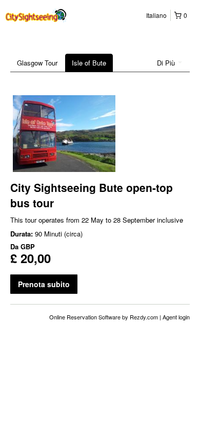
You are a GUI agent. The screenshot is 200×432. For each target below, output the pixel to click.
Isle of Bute (89, 63)
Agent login (176, 317)
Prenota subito (44, 284)
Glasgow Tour (37, 63)
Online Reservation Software (85, 317)
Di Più (167, 63)
